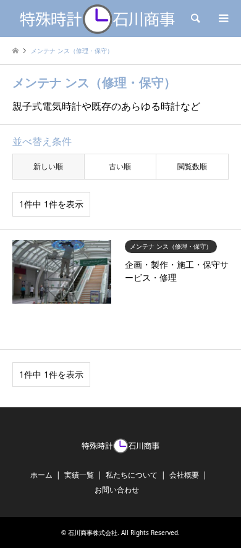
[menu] (222, 18)
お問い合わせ (117, 489)
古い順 (120, 166)
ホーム (41, 475)
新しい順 (48, 166)
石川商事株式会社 (92, 532)
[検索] (194, 18)
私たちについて (132, 475)
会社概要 (184, 475)
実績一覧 (79, 475)
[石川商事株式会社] (97, 18)
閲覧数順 (192, 166)
